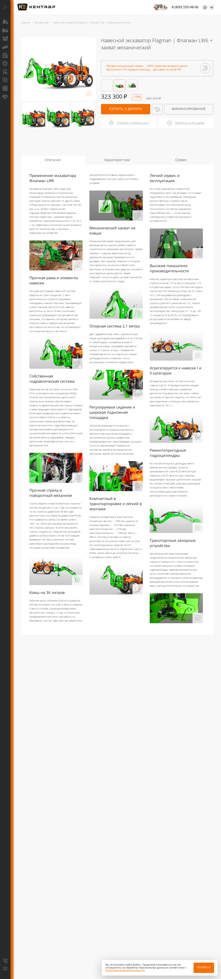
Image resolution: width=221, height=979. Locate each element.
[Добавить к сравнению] (157, 109)
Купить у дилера (125, 109)
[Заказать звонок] (5, 960)
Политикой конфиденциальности (125, 970)
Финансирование (189, 109)
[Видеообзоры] (5, 968)
